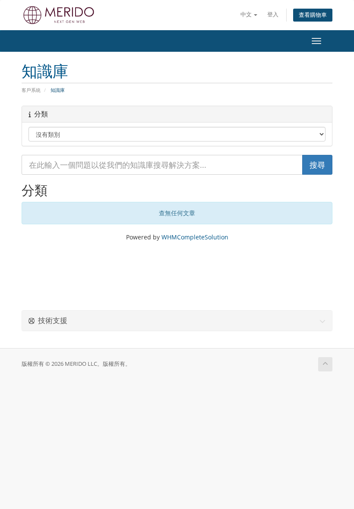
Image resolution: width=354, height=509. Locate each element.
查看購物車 (313, 15)
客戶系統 (31, 90)
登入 (272, 14)
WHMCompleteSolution (194, 237)
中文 (246, 14)
